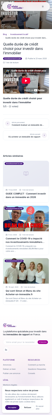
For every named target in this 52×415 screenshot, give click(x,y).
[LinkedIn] (6, 350)
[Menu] (43, 7)
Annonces (7, 365)
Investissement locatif (19, 34)
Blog (5, 34)
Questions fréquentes (37, 369)
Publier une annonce (11, 373)
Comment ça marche (36, 365)
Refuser (27, 407)
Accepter (12, 407)
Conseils (31, 373)
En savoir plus (40, 407)
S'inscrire (42, 342)
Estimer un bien (9, 369)
